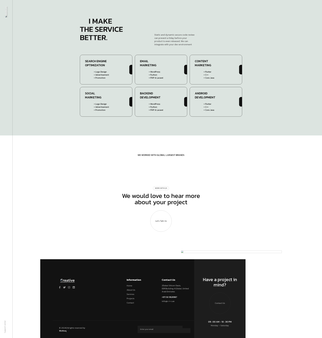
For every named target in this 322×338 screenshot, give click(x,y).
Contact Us (220, 303)
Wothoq (62, 330)
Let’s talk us (161, 220)
